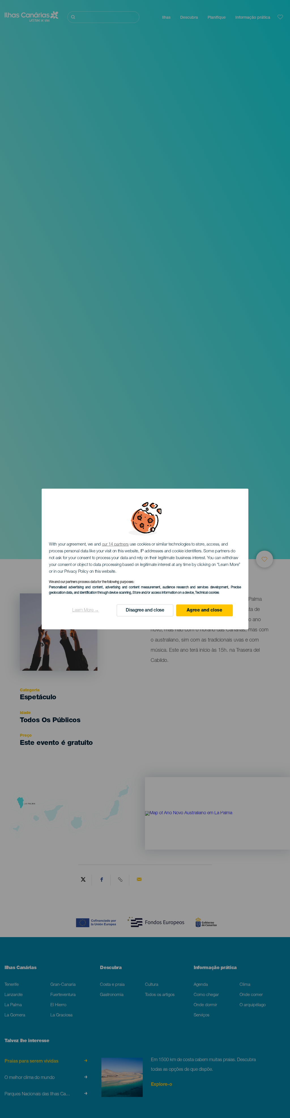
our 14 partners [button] (115, 544)
